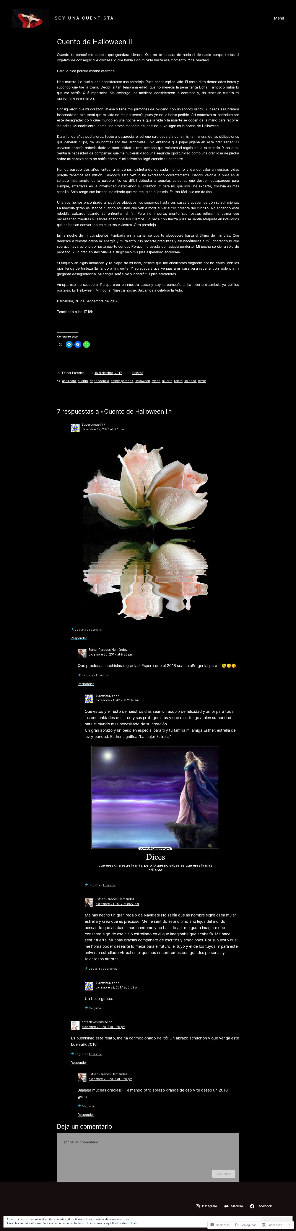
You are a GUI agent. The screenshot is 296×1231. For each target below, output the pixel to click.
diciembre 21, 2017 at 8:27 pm (117, 904)
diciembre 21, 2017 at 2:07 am (117, 700)
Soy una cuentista (84, 18)
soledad (190, 381)
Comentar (224, 1173)
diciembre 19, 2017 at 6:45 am (103, 429)
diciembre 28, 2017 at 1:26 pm (103, 1027)
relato (178, 381)
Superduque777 (94, 424)
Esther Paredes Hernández (108, 649)
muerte (167, 381)
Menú (279, 18)
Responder (79, 638)
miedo (156, 381)
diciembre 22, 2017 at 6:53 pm (117, 987)
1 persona (95, 629)
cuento (83, 381)
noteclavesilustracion (97, 1022)
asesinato (69, 381)
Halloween (142, 381)
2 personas (110, 968)
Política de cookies (124, 1223)
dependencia (99, 381)
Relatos (137, 373)
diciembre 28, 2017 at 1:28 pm (110, 1079)
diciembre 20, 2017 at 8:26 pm (111, 654)
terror (202, 381)
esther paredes (122, 381)
